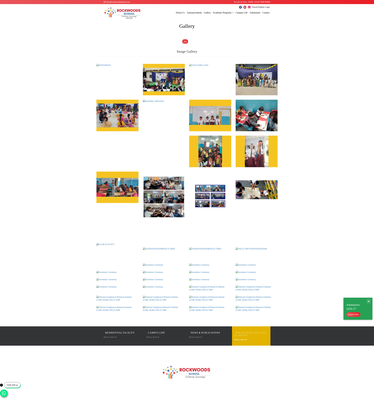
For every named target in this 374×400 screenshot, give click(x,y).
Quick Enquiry (160, 352)
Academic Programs (222, 12)
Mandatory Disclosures (187, 352)
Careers (172, 352)
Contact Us (222, 352)
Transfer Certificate (207, 352)
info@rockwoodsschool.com (118, 2)
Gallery (207, 12)
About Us (180, 12)
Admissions (255, 12)
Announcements (194, 12)
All (185, 41)
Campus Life (241, 12)
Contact (266, 12)
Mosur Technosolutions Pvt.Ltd (228, 393)
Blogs (149, 352)
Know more (109, 337)
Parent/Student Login (261, 7)
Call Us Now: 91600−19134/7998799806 (253, 2)
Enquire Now (353, 314)
